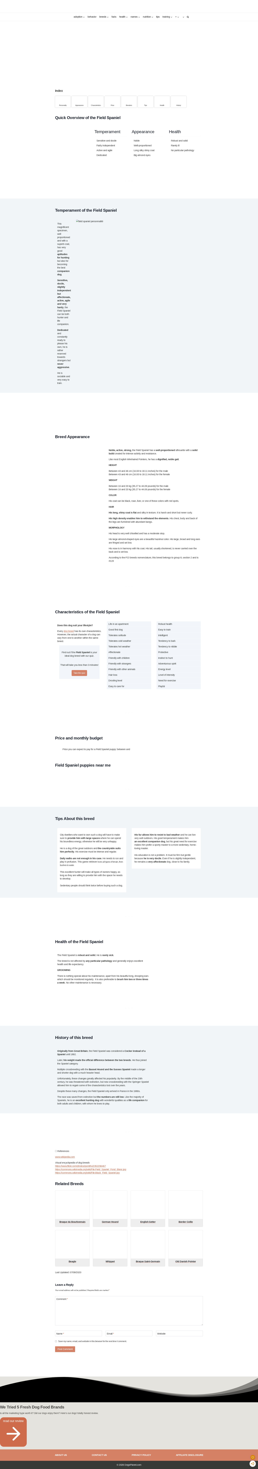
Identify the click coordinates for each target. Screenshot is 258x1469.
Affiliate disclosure (189, 1455)
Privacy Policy (141, 1455)
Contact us (99, 1455)
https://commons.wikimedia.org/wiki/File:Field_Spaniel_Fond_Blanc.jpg (90, 1169)
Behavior (92, 16)
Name (60, 1333)
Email (110, 1333)
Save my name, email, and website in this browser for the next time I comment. (92, 1341)
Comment (62, 1299)
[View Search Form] (187, 17)
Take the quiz (79, 673)
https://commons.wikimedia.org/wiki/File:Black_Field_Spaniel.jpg (87, 1172)
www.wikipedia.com (65, 1157)
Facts (114, 16)
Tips (158, 16)
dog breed (69, 631)
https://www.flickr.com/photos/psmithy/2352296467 (80, 1166)
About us (61, 1455)
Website (161, 1333)
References (63, 1151)
